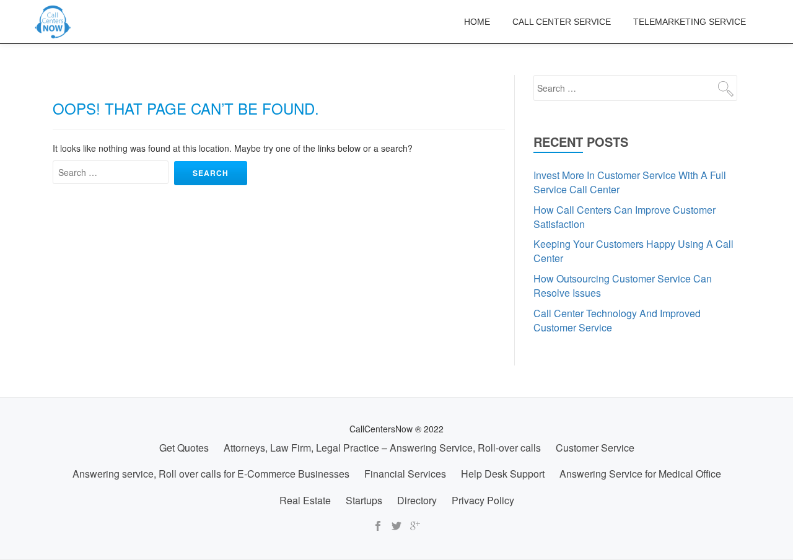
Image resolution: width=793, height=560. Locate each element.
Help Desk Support (503, 473)
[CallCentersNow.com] (55, 21)
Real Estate (305, 500)
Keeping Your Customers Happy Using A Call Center (633, 251)
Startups (364, 500)
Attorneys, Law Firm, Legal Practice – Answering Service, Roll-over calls (382, 447)
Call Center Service (561, 22)
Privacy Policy (483, 500)
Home (477, 22)
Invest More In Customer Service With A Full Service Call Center (629, 182)
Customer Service (595, 447)
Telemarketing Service (689, 22)
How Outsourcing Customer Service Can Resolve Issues (622, 285)
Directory (417, 500)
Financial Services (405, 473)
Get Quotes (184, 447)
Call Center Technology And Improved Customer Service (617, 320)
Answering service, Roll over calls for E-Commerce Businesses (210, 473)
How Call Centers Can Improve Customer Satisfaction (624, 217)
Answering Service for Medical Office (640, 473)
